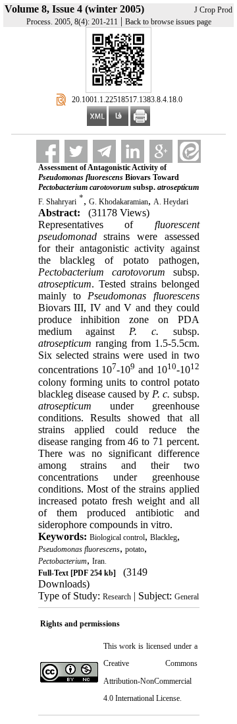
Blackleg (163, 537)
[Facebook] (47, 151)
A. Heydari (170, 201)
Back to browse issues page (168, 21)
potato (134, 549)
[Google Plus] (160, 151)
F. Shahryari (57, 201)
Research (117, 596)
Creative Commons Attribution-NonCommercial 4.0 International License (150, 681)
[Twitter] (76, 151)
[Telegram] (104, 151)
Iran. (99, 561)
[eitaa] (189, 151)
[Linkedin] (132, 151)
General (186, 596)
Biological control (117, 537)
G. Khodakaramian (118, 201)
